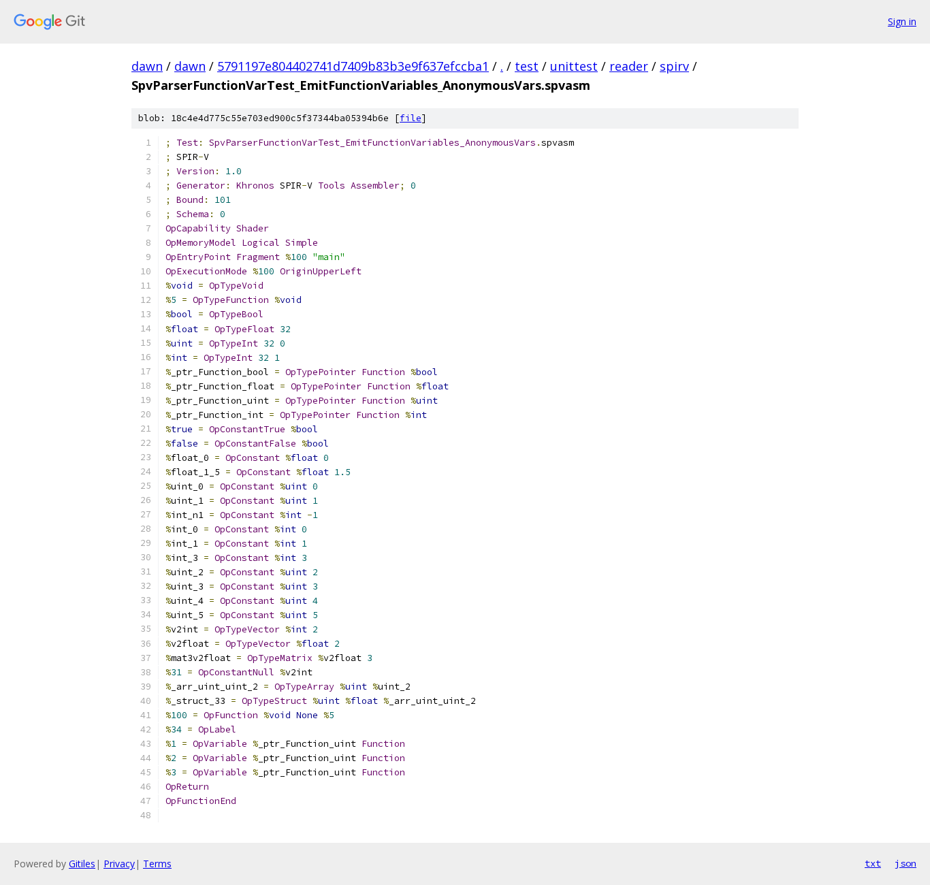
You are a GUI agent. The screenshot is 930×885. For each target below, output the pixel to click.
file (410, 118)
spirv (674, 66)
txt (873, 863)
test (527, 66)
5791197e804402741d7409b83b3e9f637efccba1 (353, 66)
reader (628, 66)
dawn (147, 66)
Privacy (119, 863)
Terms (157, 863)
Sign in (902, 21)
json (905, 863)
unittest (574, 66)
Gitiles (82, 863)
